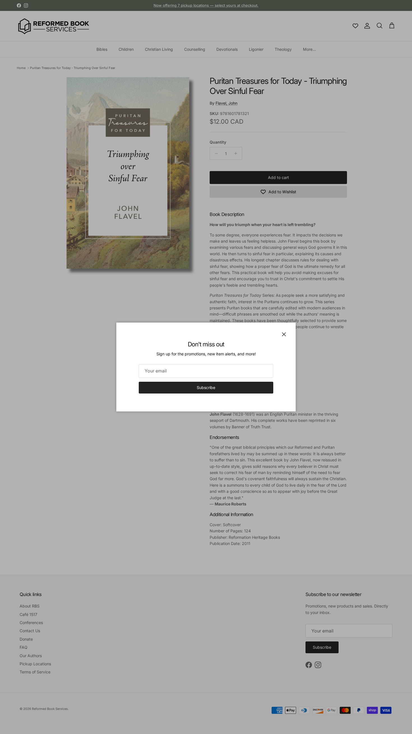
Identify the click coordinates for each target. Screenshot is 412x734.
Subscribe (206, 387)
